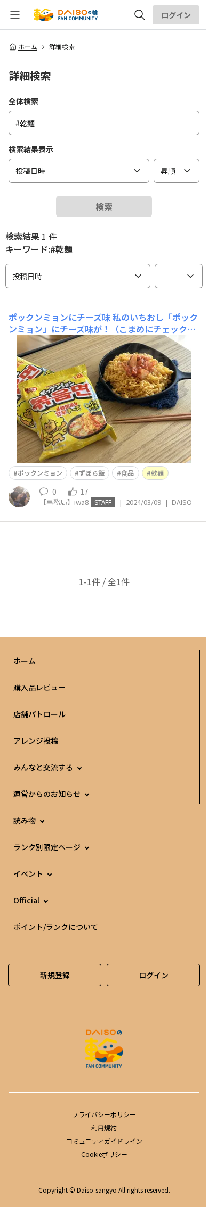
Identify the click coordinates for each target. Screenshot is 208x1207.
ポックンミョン (40, 472)
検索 (104, 206)
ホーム (27, 47)
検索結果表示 (31, 149)
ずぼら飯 (92, 472)
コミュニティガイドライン (104, 1140)
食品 (127, 472)
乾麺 (157, 472)
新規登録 (55, 975)
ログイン (176, 15)
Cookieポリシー (104, 1154)
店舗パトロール (39, 714)
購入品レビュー (39, 687)
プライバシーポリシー (104, 1114)
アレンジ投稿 (35, 740)
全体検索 (23, 101)
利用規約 (104, 1127)
